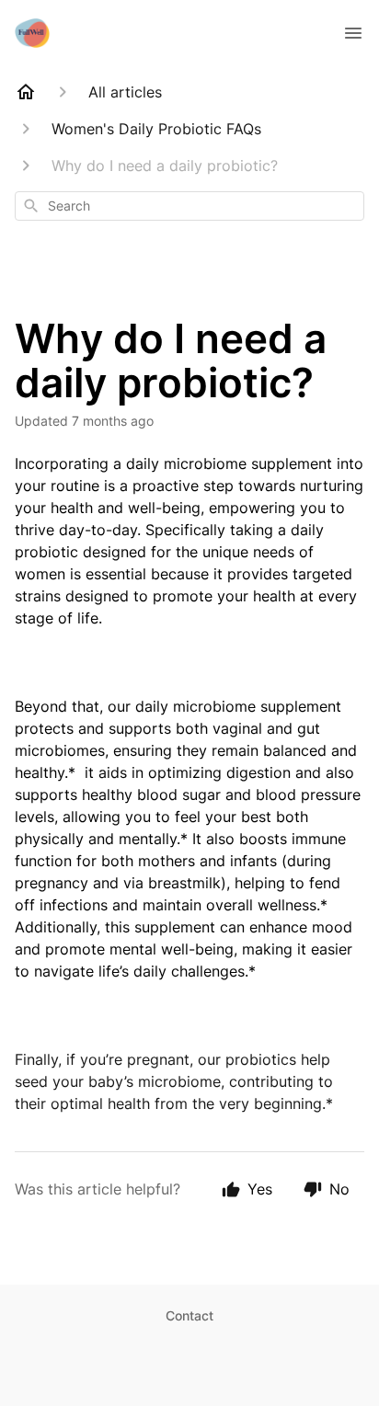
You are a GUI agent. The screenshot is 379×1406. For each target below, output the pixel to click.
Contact (189, 1315)
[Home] (26, 92)
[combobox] (189, 206)
